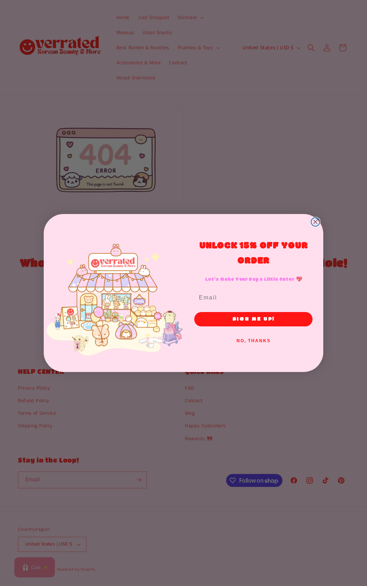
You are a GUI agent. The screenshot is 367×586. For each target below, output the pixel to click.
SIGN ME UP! (253, 319)
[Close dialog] (315, 222)
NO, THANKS (254, 340)
